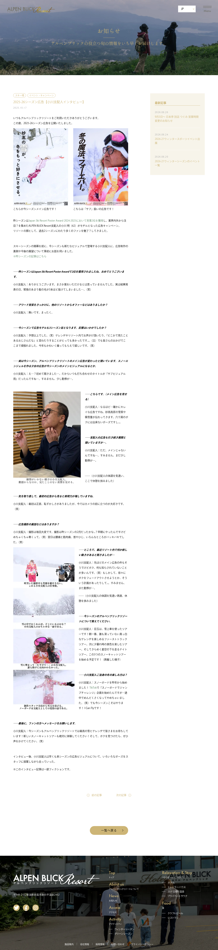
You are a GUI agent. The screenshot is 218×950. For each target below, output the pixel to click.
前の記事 (97, 795)
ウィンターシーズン (124, 929)
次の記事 (121, 795)
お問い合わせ (117, 944)
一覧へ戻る (109, 830)
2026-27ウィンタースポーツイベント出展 (177, 141)
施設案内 (69, 944)
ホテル (171, 882)
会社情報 (84, 944)
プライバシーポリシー (142, 944)
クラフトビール (175, 913)
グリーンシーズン (123, 933)
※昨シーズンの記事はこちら (29, 256)
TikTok (93, 687)
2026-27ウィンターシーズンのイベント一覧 (177, 163)
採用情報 (100, 944)
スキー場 (19, 95)
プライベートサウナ (178, 896)
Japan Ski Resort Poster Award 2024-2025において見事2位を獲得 (66, 220)
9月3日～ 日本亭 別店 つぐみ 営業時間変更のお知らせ (177, 118)
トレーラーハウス (177, 887)
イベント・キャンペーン (41, 95)
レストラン (173, 918)
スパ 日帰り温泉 (176, 891)
